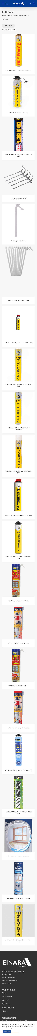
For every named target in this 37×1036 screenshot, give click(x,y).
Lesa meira (15, 1032)
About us (5, 1011)
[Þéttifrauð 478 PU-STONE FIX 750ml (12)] (18, 495)
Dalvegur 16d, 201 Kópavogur (14, 972)
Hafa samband (7, 997)
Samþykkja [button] (7, 1031)
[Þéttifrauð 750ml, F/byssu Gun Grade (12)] (18, 750)
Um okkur (5, 1000)
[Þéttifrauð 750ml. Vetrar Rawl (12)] (18, 878)
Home (4, 16)
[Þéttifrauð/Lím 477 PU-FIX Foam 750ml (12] (18, 920)
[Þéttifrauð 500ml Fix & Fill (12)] (18, 580)
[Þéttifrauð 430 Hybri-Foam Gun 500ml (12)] (18, 322)
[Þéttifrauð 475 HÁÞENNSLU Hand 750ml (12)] (18, 451)
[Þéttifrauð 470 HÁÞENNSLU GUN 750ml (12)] (18, 365)
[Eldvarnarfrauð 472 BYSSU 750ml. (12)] (18, 50)
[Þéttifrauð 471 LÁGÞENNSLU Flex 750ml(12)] (18, 408)
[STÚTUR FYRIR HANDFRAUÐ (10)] (18, 272)
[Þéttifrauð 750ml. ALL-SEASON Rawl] (18, 835)
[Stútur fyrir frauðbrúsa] (18, 220)
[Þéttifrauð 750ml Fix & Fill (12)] (18, 665)
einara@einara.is (9, 977)
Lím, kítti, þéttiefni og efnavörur (17, 16)
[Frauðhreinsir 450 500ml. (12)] (18, 92)
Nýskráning (5, 1004)
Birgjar (4, 993)
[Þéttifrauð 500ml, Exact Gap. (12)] (18, 623)
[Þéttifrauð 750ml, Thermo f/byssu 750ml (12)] (18, 792)
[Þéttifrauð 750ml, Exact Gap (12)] (18, 707)
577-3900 (7, 974)
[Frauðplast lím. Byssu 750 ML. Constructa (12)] (18, 134)
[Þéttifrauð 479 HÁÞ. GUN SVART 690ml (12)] (18, 537)
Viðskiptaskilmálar (8, 1007)
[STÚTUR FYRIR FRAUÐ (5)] (18, 178)
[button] (3, 3)
